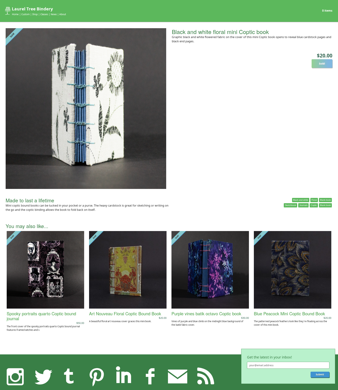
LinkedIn (123, 376)
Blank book (325, 200)
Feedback (177, 376)
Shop (35, 14)
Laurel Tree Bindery (32, 9)
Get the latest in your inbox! (269, 357)
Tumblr (69, 376)
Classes (44, 14)
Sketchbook (290, 205)
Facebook (150, 376)
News (54, 14)
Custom (25, 14)
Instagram (15, 376)
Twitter (42, 376)
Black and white (300, 200)
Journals (303, 205)
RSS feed (204, 376)
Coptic (314, 205)
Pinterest (96, 376)
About (62, 14)
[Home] (7, 10)
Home (15, 14)
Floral (314, 200)
